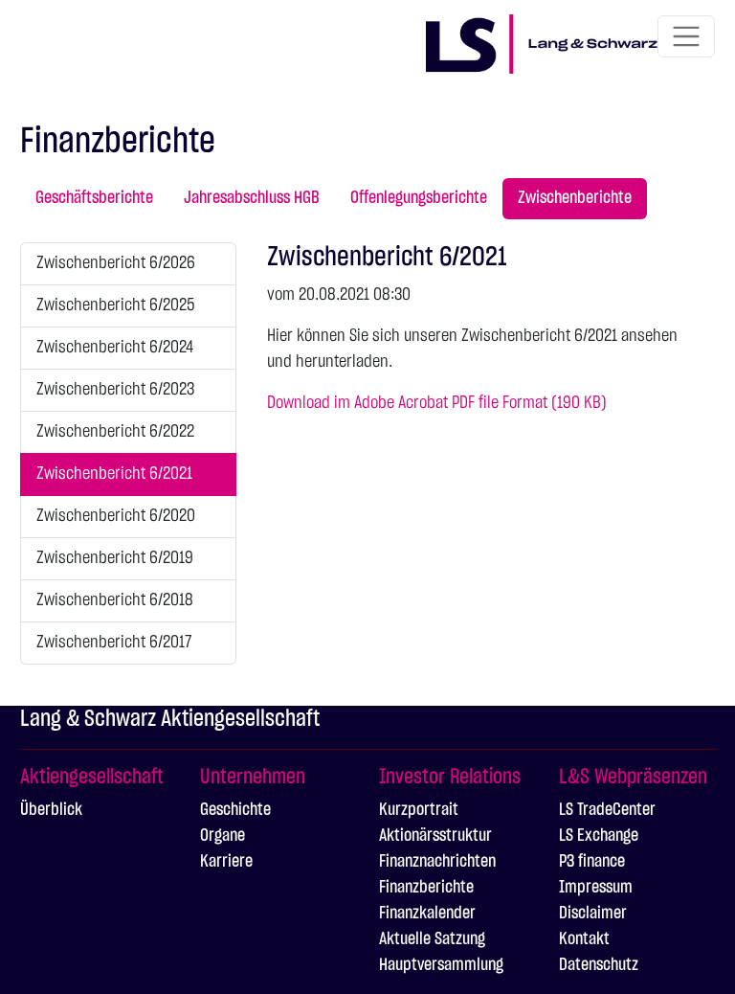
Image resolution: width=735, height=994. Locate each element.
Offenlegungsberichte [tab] (418, 198)
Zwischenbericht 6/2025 (115, 305)
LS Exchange (598, 836)
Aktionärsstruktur (435, 836)
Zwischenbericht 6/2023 (115, 389)
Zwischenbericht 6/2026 (115, 263)
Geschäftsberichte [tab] (94, 198)
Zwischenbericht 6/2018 (114, 600)
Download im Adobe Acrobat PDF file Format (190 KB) (437, 403)
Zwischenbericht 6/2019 (114, 558)
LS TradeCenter (607, 810)
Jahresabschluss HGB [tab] (252, 198)
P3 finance (592, 861)
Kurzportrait (418, 810)
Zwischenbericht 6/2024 (114, 347)
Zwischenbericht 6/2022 (115, 432)
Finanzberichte (426, 887)
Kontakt (584, 939)
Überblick (51, 810)
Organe (222, 836)
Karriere (226, 861)
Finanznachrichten (437, 861)
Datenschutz (598, 965)
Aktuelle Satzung (432, 939)
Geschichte (235, 810)
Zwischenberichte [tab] (575, 198)
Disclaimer (593, 913)
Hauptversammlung (441, 965)
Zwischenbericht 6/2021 (114, 474)
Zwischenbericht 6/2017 (113, 642)
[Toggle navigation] (686, 36)
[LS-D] (541, 40)
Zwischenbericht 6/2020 (115, 516)
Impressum (596, 887)
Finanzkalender (427, 913)
